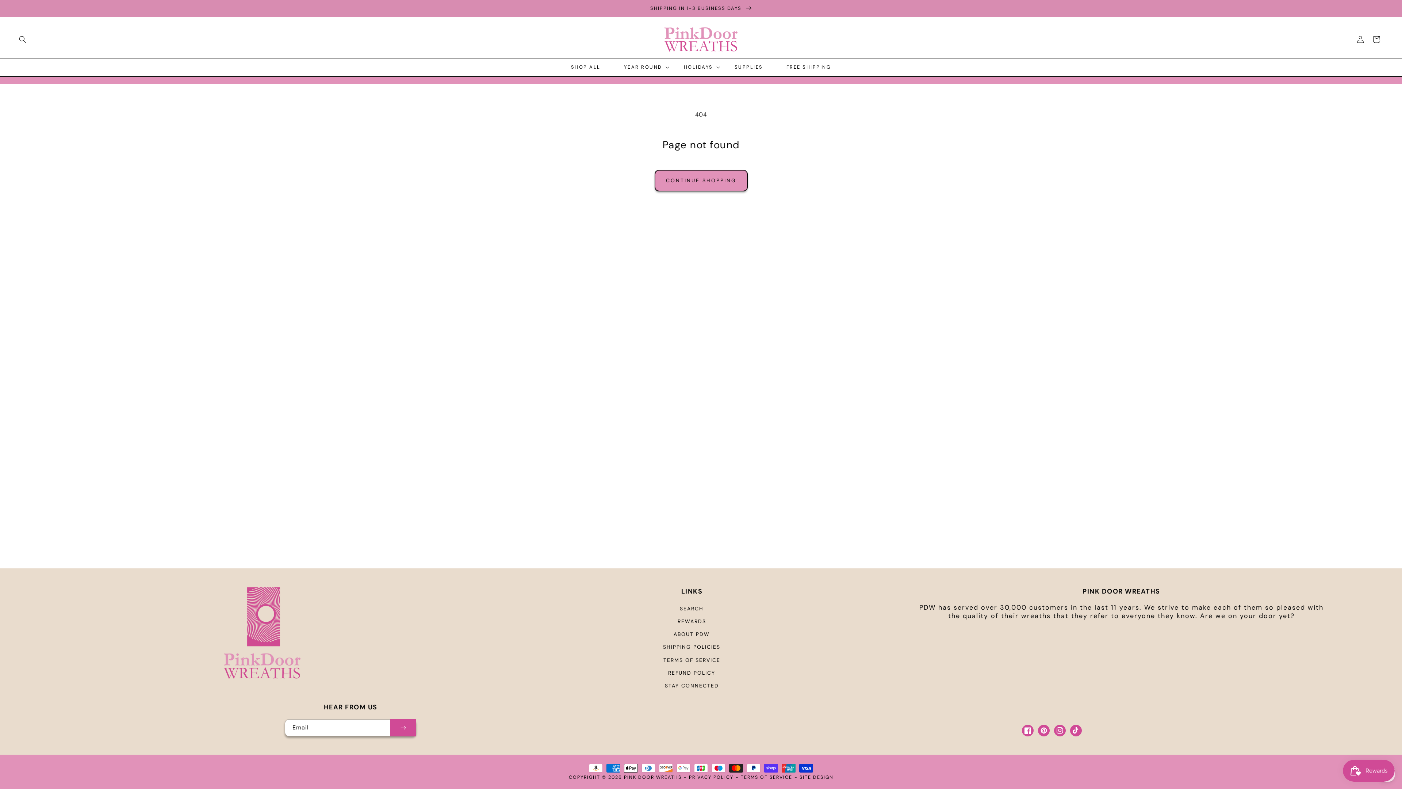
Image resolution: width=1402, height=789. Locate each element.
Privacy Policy (711, 777)
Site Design (817, 777)
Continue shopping (701, 180)
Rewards (692, 621)
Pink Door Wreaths (653, 777)
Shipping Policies (691, 647)
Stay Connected (692, 685)
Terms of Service (691, 660)
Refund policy (691, 673)
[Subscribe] (403, 727)
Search (692, 608)
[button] (23, 39)
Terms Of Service (766, 777)
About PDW (692, 634)
